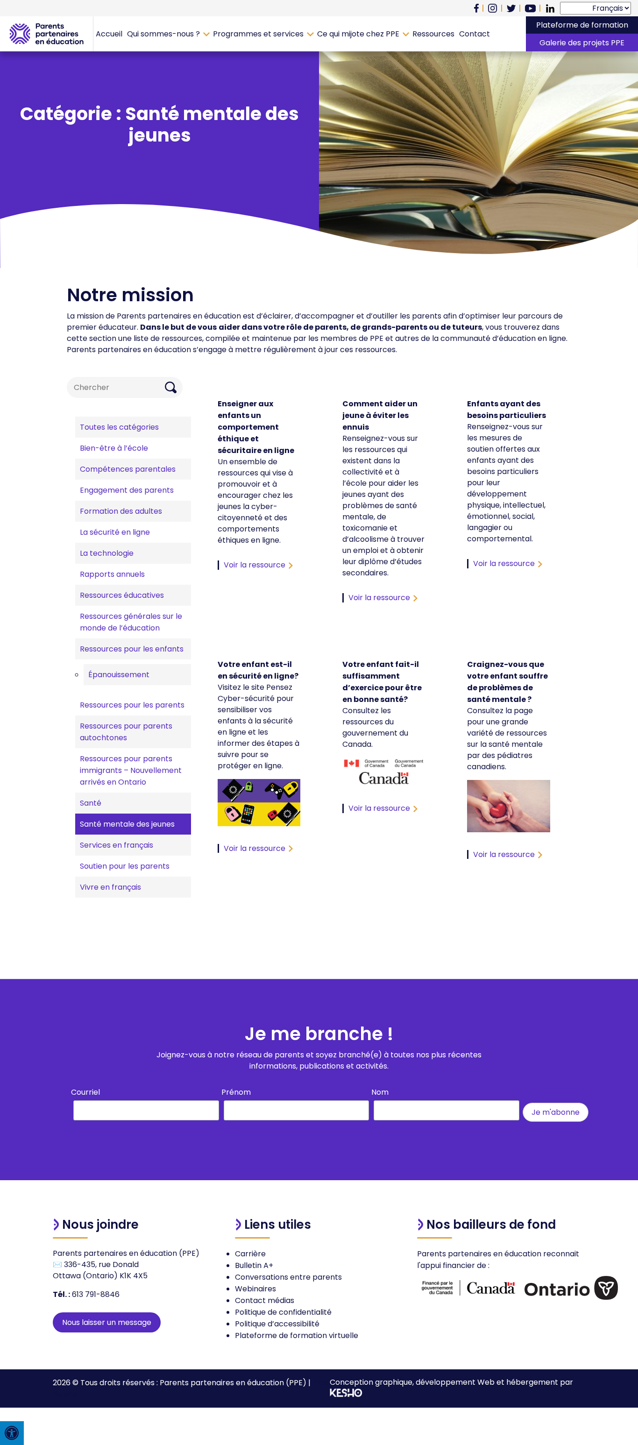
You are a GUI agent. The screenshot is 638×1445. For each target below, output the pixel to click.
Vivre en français (110, 887)
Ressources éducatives (122, 595)
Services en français (116, 845)
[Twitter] (511, 8)
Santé (90, 803)
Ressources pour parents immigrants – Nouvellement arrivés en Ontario (131, 770)
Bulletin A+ (254, 1265)
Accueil (109, 33)
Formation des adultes (121, 511)
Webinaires (255, 1288)
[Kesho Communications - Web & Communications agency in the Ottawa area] (346, 1394)
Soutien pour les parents (125, 866)
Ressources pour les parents (132, 705)
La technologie (107, 553)
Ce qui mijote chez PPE (358, 33)
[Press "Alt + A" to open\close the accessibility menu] (12, 1433)
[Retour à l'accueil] (46, 33)
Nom (380, 1092)
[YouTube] (530, 8)
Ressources (433, 33)
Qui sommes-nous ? (163, 33)
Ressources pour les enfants (132, 649)
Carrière (250, 1253)
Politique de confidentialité (283, 1312)
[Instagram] (492, 8)
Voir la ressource (254, 564)
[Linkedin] (550, 8)
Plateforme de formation (582, 25)
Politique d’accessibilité (277, 1323)
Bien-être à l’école (114, 448)
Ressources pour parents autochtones (126, 732)
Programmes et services (258, 33)
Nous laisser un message (106, 1322)
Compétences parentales (128, 469)
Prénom (236, 1092)
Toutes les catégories (119, 427)
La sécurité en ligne (115, 532)
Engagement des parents (127, 490)
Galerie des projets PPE (581, 42)
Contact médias (264, 1300)
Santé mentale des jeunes (127, 824)
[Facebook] (476, 8)
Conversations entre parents (288, 1277)
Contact (474, 33)
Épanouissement (118, 674)
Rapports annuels (112, 574)
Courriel (85, 1092)
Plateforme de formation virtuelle (296, 1335)
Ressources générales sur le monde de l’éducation (131, 622)
